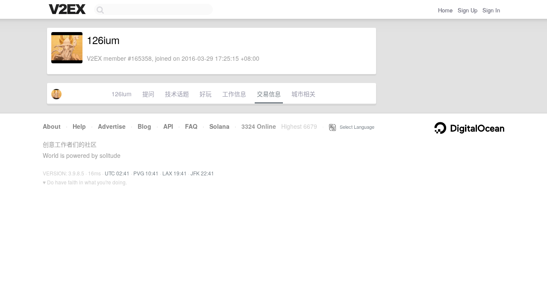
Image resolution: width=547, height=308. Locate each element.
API (168, 126)
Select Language (355, 126)
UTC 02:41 (117, 173)
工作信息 (234, 93)
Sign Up (467, 10)
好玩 (206, 93)
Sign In (491, 10)
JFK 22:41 (202, 173)
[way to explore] (68, 10)
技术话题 (177, 93)
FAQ (191, 126)
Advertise (112, 126)
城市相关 (303, 93)
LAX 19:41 (174, 173)
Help (79, 126)
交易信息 (269, 93)
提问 (148, 93)
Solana (219, 126)
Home (445, 10)
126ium (122, 93)
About (52, 126)
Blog (144, 126)
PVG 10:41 (146, 173)
